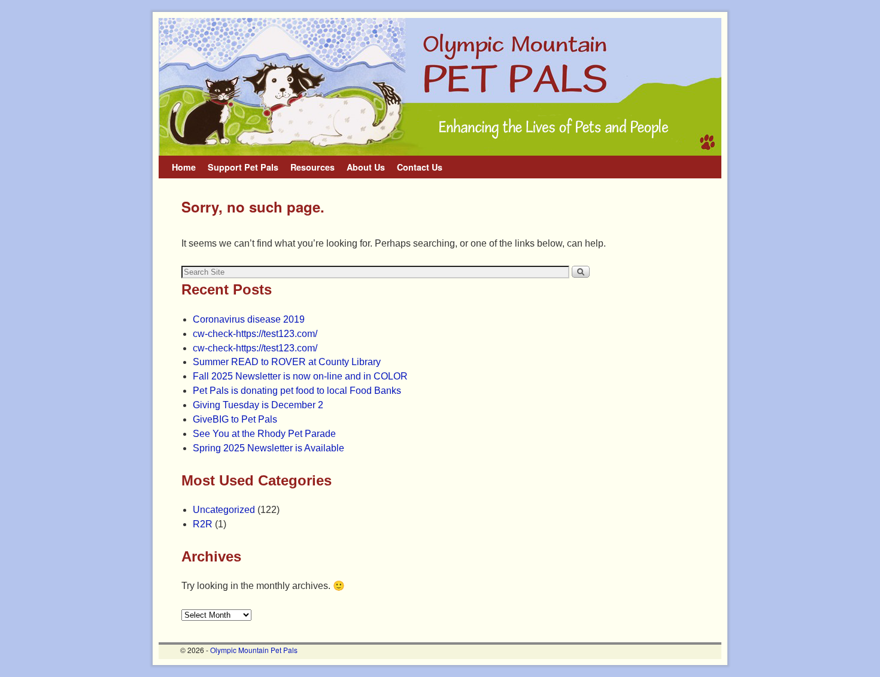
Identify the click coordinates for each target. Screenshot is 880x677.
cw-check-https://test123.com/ (255, 334)
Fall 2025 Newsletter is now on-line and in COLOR (300, 376)
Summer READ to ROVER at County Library (287, 362)
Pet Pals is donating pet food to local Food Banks (297, 390)
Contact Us (419, 167)
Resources (312, 167)
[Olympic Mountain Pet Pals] (440, 87)
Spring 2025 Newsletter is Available (268, 448)
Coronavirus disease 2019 (249, 319)
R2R (203, 524)
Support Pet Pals (243, 167)
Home (184, 167)
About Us (366, 167)
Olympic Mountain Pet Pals (254, 650)
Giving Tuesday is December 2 (258, 405)
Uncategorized (224, 510)
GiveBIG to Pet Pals (235, 419)
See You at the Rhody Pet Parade (264, 434)
